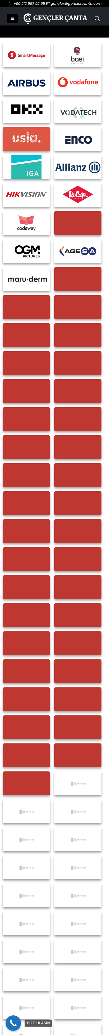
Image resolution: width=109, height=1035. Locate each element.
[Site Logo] (55, 18)
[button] (12, 18)
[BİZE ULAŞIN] (13, 1023)
